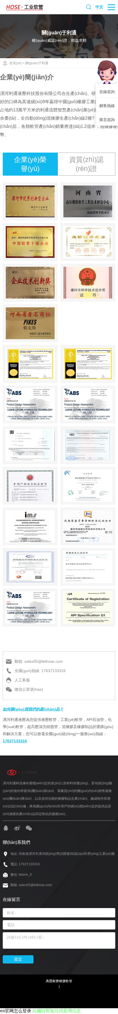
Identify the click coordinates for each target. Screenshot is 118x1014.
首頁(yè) (15, 63)
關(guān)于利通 (36, 63)
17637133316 (15, 741)
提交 (18, 959)
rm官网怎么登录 (15, 1011)
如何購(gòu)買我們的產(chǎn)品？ (33, 709)
